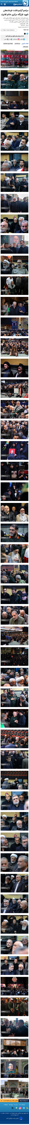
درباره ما (15, 1105)
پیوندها (11, 1105)
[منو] (5, 4)
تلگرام (21, 39)
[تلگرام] (24, 1108)
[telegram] (27, 34)
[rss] (27, 1108)
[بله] (16, 1108)
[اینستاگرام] (20, 1108)
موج (16, 1113)
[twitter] (25, 34)
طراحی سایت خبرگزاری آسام (12, 1118)
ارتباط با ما (22, 1105)
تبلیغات (6, 1105)
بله (9, 39)
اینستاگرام (15, 39)
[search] (2, 4)
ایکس (5, 39)
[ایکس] (13, 1108)
